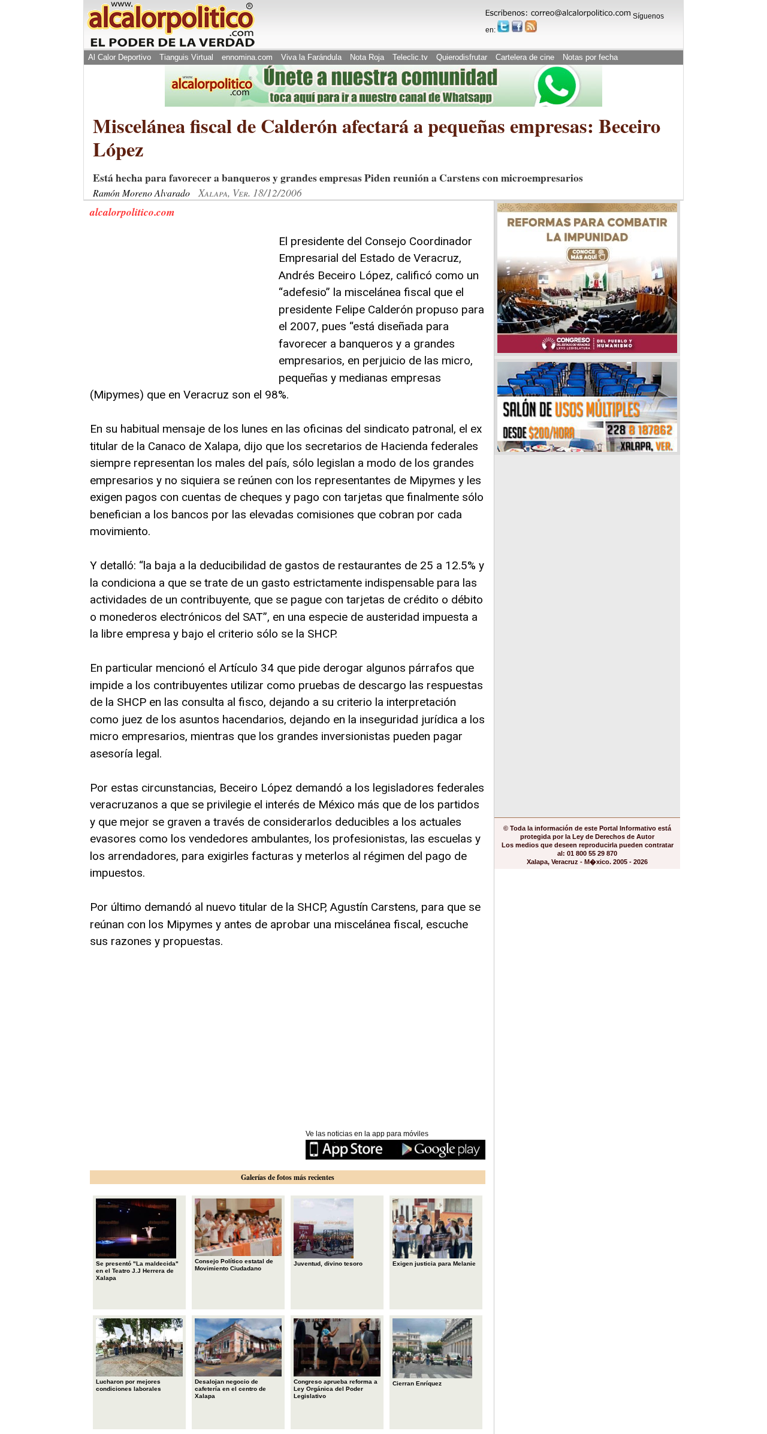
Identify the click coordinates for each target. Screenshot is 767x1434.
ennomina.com (247, 57)
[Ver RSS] (531, 26)
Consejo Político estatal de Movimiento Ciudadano (234, 1265)
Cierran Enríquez (417, 1383)
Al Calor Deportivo (119, 57)
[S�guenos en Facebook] (517, 26)
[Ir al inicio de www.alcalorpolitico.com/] (171, 45)
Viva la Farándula (311, 57)
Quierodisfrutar (461, 57)
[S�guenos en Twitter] (503, 26)
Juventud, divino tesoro (328, 1263)
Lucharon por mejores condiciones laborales (128, 1385)
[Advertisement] (180, 308)
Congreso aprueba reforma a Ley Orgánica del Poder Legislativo (336, 1388)
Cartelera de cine (525, 57)
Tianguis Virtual (186, 57)
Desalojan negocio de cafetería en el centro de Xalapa (230, 1388)
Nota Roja (367, 57)
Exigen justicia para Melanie (434, 1263)
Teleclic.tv (410, 57)
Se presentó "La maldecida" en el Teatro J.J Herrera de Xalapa (137, 1270)
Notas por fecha (590, 57)
